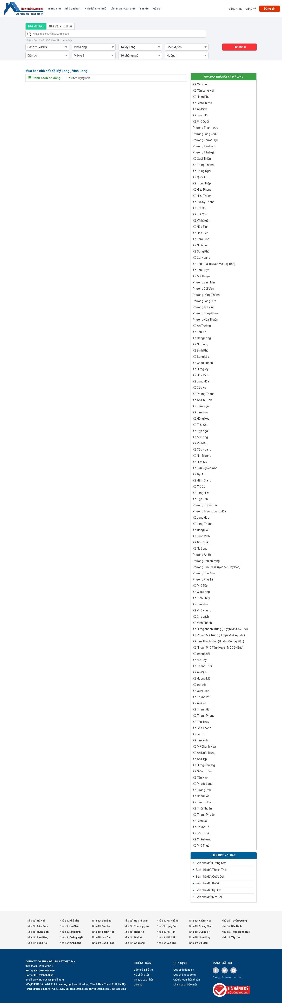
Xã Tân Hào (200, 777)
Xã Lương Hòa (202, 802)
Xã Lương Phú (202, 790)
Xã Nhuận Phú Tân (218, 647)
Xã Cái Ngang (201, 257)
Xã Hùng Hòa (201, 418)
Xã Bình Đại (200, 820)
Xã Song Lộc (201, 356)
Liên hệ (138, 984)
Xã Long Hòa (201, 381)
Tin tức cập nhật (143, 979)
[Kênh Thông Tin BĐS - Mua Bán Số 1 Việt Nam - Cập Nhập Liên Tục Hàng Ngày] (23, 8)
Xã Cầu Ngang (202, 449)
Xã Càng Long (202, 338)
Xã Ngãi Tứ (200, 245)
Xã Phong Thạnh (203, 393)
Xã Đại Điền (200, 684)
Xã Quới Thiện (202, 158)
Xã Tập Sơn (200, 499)
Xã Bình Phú (201, 350)
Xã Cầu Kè (199, 387)
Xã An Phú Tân (202, 400)
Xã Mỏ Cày (200, 660)
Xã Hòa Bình (201, 226)
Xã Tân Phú (200, 604)
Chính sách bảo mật (185, 984)
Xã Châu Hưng (202, 839)
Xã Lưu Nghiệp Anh (205, 468)
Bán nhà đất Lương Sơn (211, 863)
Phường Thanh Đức (205, 127)
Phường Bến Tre (216, 567)
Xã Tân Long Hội (203, 90)
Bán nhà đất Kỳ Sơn (208, 890)
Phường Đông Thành (206, 294)
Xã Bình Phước (202, 103)
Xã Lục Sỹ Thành (203, 202)
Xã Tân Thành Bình (218, 641)
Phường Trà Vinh (203, 307)
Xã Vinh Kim (200, 443)
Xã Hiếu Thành (202, 195)
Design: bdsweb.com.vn (227, 977)
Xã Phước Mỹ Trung (219, 635)
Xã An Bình (200, 109)
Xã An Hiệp (200, 759)
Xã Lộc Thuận (202, 833)
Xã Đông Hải (201, 530)
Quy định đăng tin (183, 969)
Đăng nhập (236, 8)
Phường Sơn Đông (204, 573)
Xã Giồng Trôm (202, 771)
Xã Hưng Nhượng (204, 765)
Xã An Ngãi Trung (204, 752)
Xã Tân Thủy (201, 721)
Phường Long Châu (205, 134)
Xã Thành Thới (202, 666)
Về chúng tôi (141, 974)
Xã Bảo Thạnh (202, 728)
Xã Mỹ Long (200, 437)
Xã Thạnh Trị (201, 827)
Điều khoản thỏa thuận (186, 979)
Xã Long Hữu (201, 517)
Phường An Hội (202, 554)
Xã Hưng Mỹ (201, 369)
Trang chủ (54, 8)
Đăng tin (270, 9)
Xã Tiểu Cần (200, 424)
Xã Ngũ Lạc (200, 548)
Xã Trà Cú (199, 486)
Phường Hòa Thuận (205, 319)
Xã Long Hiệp (201, 492)
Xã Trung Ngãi (202, 171)
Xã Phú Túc (200, 585)
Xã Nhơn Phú (201, 96)
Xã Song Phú (201, 251)
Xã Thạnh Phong (203, 715)
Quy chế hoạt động (184, 974)
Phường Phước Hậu (205, 140)
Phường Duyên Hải (205, 505)
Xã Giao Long (201, 592)
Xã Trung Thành (203, 164)
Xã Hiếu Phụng (202, 189)
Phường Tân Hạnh (204, 146)
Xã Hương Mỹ (201, 678)
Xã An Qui (199, 703)
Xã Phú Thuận (202, 845)
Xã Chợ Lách (201, 616)
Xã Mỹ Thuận (201, 276)
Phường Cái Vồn (203, 288)
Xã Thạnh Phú (202, 697)
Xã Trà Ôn (199, 208)
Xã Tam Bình (201, 239)
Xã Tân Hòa (200, 412)
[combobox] (47, 47)
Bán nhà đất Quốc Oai (210, 876)
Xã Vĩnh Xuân (201, 220)
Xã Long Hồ (200, 115)
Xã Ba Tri (198, 734)
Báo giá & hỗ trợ (143, 969)
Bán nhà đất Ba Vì (207, 883)
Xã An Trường (202, 325)
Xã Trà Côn (200, 214)
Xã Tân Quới (214, 264)
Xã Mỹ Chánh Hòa (204, 746)
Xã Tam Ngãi (201, 406)
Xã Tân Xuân (201, 740)
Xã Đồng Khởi (201, 653)
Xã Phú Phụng (202, 610)
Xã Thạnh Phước (203, 814)
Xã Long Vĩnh (201, 536)
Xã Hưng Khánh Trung (220, 629)
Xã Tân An (199, 332)
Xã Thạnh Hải (201, 709)
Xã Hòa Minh (201, 375)
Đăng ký (250, 8)
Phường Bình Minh (205, 282)
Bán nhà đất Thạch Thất (211, 869)
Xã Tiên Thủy (201, 598)
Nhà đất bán (72, 8)
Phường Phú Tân (203, 579)
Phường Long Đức (204, 301)
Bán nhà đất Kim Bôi (209, 897)
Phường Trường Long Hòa (209, 511)
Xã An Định (200, 672)
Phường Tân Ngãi (204, 152)
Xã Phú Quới (201, 121)
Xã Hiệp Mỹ (200, 462)
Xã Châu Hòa (201, 796)
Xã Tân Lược (201, 270)
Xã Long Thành (202, 523)
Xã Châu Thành (203, 363)
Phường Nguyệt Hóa (206, 313)
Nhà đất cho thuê (95, 8)
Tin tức (144, 8)
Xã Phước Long (202, 783)
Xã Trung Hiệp (202, 183)
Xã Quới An (200, 177)
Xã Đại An (199, 474)
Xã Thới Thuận (202, 808)
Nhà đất (36, 920)
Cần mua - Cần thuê (123, 8)
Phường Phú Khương (206, 561)
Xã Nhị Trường (202, 455)
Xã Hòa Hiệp (200, 233)
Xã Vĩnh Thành (202, 622)
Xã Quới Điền (201, 691)
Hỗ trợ (157, 8)
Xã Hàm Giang (202, 480)
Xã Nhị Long (200, 344)
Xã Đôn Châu (201, 542)
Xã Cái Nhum (201, 84)
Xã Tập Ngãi (201, 431)
